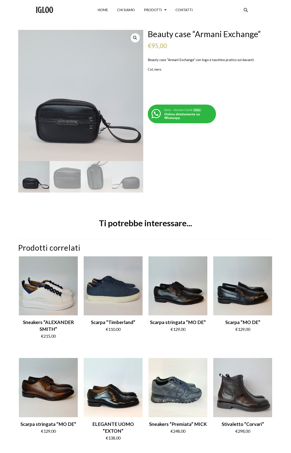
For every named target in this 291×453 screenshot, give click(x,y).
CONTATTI (184, 10)
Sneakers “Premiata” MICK (178, 424)
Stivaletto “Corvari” (243, 424)
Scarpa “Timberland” (113, 322)
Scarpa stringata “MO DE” (178, 322)
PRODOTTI (153, 10)
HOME (103, 10)
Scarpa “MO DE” (242, 322)
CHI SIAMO (126, 10)
